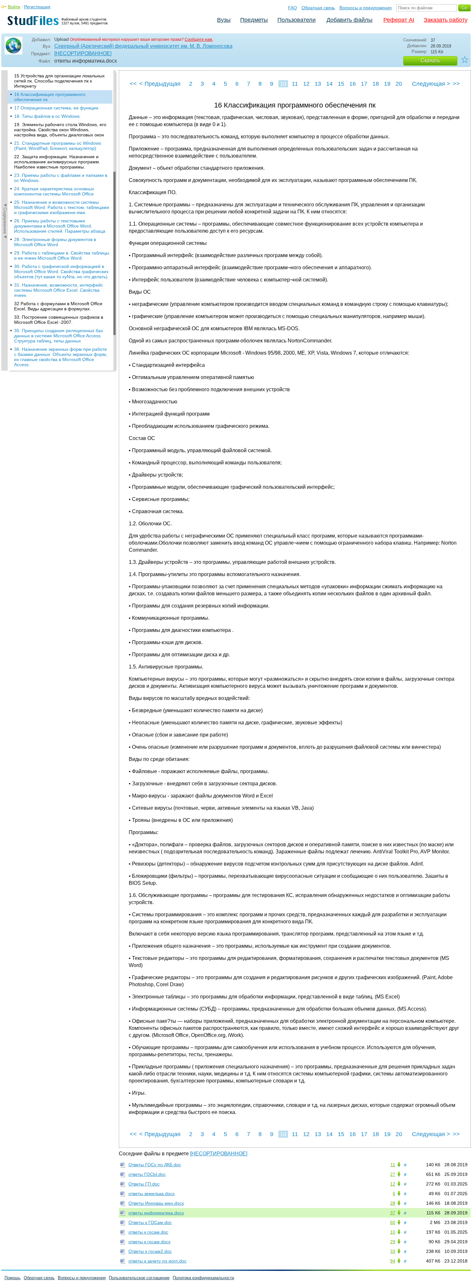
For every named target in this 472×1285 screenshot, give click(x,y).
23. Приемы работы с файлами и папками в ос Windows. (60, 178)
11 (295, 84)
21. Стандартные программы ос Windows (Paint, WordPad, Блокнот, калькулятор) (57, 146)
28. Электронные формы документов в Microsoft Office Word (55, 242)
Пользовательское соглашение (139, 1277)
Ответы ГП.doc (144, 1183)
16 (352, 84)
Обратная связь (318, 7)
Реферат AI (398, 20)
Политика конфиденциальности (203, 1277)
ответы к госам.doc (148, 1232)
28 (392, 1203)
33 (392, 1251)
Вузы (224, 20)
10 (283, 84)
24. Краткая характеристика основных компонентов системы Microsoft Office (54, 191)
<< (133, 84)
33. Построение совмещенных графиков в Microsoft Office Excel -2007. (58, 320)
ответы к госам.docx (149, 1241)
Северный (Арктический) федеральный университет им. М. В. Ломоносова (143, 46)
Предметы (254, 20)
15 (341, 84)
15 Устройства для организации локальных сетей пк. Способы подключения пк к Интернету (59, 81)
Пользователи (296, 20)
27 (392, 1174)
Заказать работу (446, 20)
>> (456, 84)
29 (392, 1241)
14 (329, 84)
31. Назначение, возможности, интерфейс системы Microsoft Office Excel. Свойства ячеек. (58, 290)
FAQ (292, 7)
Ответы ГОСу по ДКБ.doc (154, 1164)
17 (364, 84)
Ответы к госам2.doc (150, 1251)
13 (318, 84)
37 (392, 1212)
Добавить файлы (349, 20)
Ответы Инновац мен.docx (156, 1203)
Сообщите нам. (199, 39)
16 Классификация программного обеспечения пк (49, 97)
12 (306, 84)
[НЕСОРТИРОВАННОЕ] (82, 53)
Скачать (430, 60)
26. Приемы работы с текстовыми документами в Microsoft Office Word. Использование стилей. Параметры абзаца (59, 226)
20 (399, 84)
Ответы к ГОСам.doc (150, 1222)
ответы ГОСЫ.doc (147, 1174)
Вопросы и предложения (365, 7)
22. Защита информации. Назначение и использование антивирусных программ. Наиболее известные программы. (57, 161)
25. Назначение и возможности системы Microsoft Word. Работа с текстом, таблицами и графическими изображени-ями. (61, 207)
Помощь (12, 1277)
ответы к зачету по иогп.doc (157, 1260)
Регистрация (37, 6)
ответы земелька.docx (151, 1193)
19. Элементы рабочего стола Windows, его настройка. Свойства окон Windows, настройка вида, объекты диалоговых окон (60, 129)
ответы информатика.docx (156, 1212)
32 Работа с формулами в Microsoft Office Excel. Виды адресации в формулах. (58, 306)
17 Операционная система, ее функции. (57, 107)
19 (387, 84)
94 (392, 1260)
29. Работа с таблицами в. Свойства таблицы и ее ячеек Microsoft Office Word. (61, 255)
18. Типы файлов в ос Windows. (47, 116)
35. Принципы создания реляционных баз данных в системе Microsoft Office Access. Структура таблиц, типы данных (58, 335)
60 (392, 1222)
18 (375, 84)
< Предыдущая (159, 84)
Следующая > (431, 84)
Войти (14, 6)
